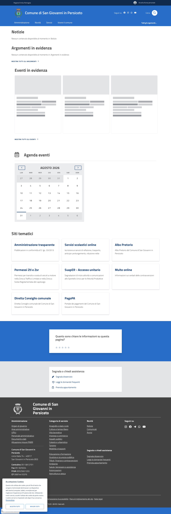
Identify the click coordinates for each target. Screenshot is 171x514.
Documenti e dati (19, 439)
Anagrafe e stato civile (59, 426)
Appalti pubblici (55, 439)
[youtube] (134, 12)
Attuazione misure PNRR (22, 442)
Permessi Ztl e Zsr (26, 269)
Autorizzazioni (55, 470)
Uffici (14, 432)
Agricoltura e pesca (57, 473)
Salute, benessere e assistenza (62, 467)
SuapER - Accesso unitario (82, 269)
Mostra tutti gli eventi (25, 139)
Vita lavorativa (55, 432)
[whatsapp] (130, 12)
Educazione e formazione (60, 454)
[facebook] (123, 12)
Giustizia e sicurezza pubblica (61, 457)
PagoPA (70, 298)
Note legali (98, 499)
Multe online (123, 269)
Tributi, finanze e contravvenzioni (63, 460)
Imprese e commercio (58, 435)
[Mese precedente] (21, 168)
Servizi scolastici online (80, 244)
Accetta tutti (15, 506)
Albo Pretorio (124, 244)
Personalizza (10, 500)
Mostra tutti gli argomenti (24, 61)
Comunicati (92, 429)
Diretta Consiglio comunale (32, 298)
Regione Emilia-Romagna (22, 3)
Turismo (52, 445)
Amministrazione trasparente (34, 244)
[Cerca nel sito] (154, 13)
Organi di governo (19, 426)
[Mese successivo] (78, 168)
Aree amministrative (20, 429)
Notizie (90, 426)
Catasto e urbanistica (58, 442)
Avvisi (89, 432)
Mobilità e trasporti (57, 448)
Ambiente (53, 463)
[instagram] (127, 12)
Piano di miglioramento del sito (81, 499)
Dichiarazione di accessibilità (57, 499)
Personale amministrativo (23, 435)
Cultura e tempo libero (58, 429)
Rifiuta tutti (35, 506)
